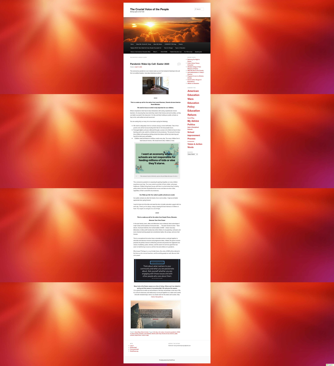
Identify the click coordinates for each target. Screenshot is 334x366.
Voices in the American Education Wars (140, 52)
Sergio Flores (138, 335)
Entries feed (133, 347)
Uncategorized (191, 141)
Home (132, 44)
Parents (181, 44)
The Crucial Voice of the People (149, 9)
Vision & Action (144, 332)
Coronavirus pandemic (170, 332)
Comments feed (134, 349)
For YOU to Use (188, 52)
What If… (155, 52)
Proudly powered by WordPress (167, 360)
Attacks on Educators (193, 83)
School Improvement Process (194, 135)
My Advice (193, 120)
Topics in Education (180, 48)
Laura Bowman (148, 333)
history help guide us (157, 297)
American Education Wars (193, 95)
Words (191, 147)
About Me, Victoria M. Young (143, 44)
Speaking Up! (198, 52)
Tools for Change (168, 48)
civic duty (155, 332)
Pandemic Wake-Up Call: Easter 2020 (149, 63)
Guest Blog (137, 332)
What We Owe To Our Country (196, 70)
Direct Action (135, 333)
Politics (191, 124)
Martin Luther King (156, 333)
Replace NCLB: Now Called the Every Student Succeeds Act (146, 48)
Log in (132, 345)
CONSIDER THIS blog (170, 44)
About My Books (158, 44)
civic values (161, 332)
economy (141, 333)
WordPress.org (134, 351)
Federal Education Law (176, 52)
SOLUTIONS (164, 52)
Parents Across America (168, 333)
